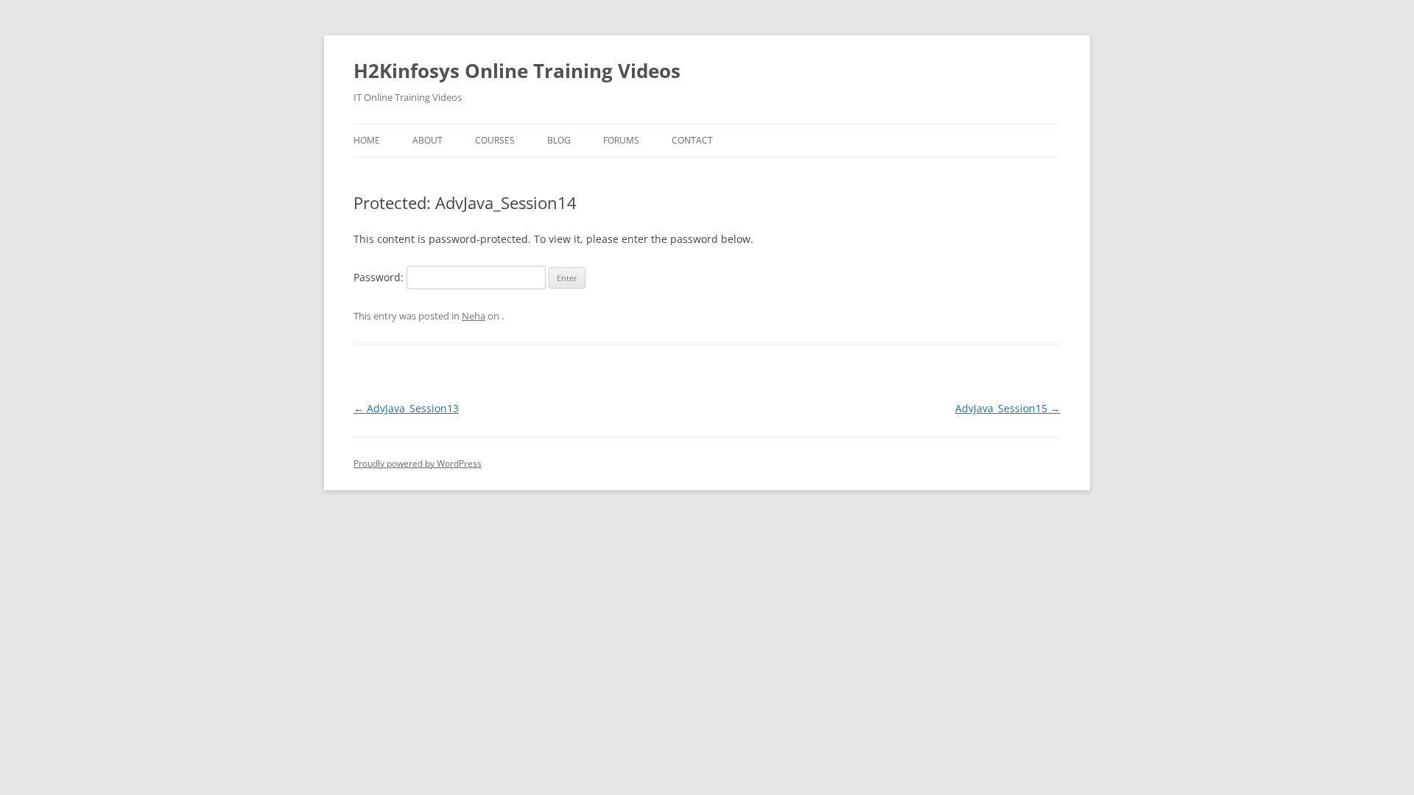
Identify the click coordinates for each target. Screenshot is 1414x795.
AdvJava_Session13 (406, 408)
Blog (559, 140)
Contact (692, 140)
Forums (621, 140)
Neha (473, 315)
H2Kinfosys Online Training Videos (517, 70)
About (427, 140)
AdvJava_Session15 (1007, 408)
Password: (380, 277)
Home (367, 140)
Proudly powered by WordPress (418, 463)
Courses (495, 140)
